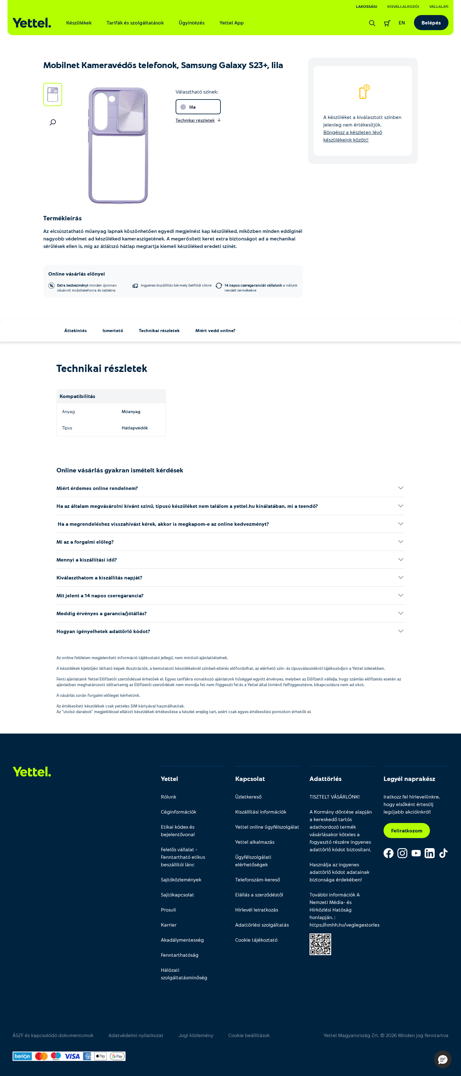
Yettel (169, 778)
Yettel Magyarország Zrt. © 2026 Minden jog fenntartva (386, 1035)
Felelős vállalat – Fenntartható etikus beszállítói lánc (183, 856)
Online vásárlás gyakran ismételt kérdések (119, 470)
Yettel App (232, 22)
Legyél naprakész (409, 778)
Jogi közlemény (195, 1035)
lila (192, 107)
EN (402, 22)
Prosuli (168, 909)
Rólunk (168, 796)
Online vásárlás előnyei (76, 274)
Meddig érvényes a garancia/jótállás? (101, 613)
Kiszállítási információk (260, 812)
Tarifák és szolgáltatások (135, 22)
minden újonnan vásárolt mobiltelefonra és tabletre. (87, 287)
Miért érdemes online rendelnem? (97, 488)
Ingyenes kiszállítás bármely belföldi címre (176, 285)
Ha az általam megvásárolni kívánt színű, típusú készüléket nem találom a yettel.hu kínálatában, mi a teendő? (187, 506)
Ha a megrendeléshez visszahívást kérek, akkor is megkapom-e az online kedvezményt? (162, 524)
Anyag (68, 411)
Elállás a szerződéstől (259, 894)
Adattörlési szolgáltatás (262, 925)
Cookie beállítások (249, 1035)
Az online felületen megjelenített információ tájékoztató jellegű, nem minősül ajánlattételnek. (142, 657)
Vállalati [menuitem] (438, 6)
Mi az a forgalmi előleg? (85, 542)
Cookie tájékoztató (256, 940)
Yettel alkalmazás (254, 842)
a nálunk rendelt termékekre (261, 287)
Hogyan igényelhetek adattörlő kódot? (103, 631)
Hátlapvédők (135, 427)
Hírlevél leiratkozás (256, 909)
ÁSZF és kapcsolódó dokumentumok (53, 1035)
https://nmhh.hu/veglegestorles (344, 925)
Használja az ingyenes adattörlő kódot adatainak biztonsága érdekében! (339, 871)
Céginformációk (178, 812)
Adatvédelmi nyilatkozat (136, 1035)
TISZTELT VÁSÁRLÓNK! (335, 796)
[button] (443, 1059)
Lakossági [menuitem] (366, 6)
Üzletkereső (248, 796)
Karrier (169, 925)
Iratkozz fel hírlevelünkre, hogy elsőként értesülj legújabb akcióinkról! (412, 804)
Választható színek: (197, 91)
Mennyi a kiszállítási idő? (86, 559)
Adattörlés (326, 778)
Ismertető (113, 330)
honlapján (321, 917)
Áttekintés (75, 330)
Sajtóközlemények (181, 879)
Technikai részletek (159, 330)
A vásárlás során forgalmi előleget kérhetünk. (98, 695)
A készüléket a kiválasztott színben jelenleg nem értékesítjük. (362, 128)
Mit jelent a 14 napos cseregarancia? (100, 595)
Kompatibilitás (77, 396)
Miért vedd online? (215, 330)
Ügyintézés (191, 22)
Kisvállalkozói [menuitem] (403, 6)
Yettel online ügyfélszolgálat (267, 827)
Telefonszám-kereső (257, 879)
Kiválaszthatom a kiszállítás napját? (99, 577)
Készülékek (79, 22)
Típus (67, 427)
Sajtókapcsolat (177, 894)
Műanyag (131, 411)
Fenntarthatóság (180, 955)
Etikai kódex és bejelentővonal (178, 830)
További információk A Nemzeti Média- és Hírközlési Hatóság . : (342, 909)
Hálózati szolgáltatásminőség (184, 973)
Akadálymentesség (182, 940)
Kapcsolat (250, 778)
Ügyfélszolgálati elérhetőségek (253, 860)
